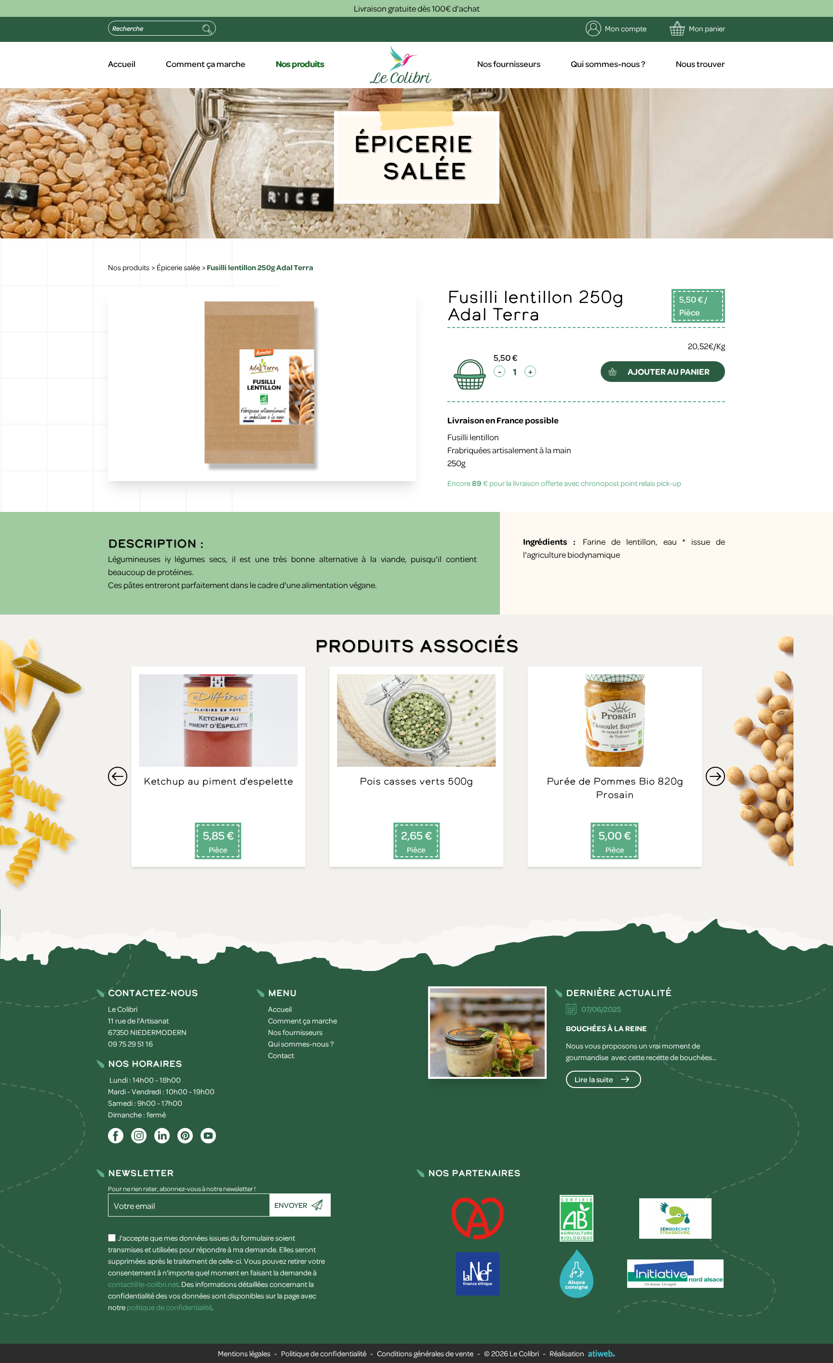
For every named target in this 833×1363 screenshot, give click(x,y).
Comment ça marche (205, 63)
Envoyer (290, 1205)
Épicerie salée (178, 267)
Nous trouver (700, 63)
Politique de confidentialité (323, 1353)
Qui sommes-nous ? (608, 63)
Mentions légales (244, 1353)
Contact (281, 1055)
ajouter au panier (669, 371)
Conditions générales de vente (425, 1353)
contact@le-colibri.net (143, 1284)
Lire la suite (594, 1079)
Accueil (121, 63)
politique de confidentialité (169, 1307)
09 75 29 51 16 (130, 1043)
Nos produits (300, 63)
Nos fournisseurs (508, 63)
